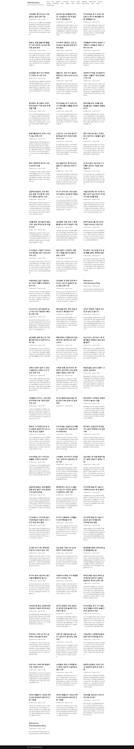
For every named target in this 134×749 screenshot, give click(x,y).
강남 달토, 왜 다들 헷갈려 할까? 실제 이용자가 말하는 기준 (94, 459)
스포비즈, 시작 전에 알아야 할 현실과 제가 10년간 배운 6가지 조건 (66, 135)
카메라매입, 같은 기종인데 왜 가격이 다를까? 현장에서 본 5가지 (39, 283)
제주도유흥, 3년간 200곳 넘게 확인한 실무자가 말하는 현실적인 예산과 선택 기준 (93, 577)
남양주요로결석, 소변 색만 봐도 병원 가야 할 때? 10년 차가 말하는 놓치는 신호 (39, 194)
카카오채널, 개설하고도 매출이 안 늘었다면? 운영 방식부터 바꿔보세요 (67, 428)
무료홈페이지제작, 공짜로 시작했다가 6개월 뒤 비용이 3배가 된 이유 (94, 45)
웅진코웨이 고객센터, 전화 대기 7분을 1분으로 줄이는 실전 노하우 (66, 252)
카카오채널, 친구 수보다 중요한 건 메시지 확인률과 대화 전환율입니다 (93, 16)
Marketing (84, 1)
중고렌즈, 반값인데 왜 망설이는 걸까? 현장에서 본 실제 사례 (94, 428)
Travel (62, 3)
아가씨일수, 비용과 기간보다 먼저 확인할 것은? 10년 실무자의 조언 (40, 252)
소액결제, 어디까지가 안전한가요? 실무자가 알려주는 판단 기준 (67, 459)
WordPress (39, 747)
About (72, 3)
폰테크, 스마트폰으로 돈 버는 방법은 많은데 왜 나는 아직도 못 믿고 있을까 (39, 428)
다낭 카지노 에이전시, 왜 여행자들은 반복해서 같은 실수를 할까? (94, 339)
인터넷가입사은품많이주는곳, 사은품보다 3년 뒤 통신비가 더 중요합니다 (66, 16)
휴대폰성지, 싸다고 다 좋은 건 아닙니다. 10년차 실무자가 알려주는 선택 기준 (66, 489)
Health (78, 1)
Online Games (92, 1)
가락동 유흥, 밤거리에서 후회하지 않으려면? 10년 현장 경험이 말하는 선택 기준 (66, 370)
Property (49, 3)
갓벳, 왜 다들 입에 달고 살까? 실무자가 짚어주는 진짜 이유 (66, 636)
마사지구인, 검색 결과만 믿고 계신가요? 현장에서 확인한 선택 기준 (39, 311)
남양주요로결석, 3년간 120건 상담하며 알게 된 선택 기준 (93, 666)
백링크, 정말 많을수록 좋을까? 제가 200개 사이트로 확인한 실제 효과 (39, 45)
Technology (56, 3)
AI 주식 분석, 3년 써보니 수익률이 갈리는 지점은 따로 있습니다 (93, 165)
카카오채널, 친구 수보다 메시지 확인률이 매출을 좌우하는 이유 (67, 105)
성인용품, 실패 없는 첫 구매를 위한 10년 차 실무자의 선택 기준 (39, 339)
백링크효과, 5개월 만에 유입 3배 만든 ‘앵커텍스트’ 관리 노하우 (66, 339)
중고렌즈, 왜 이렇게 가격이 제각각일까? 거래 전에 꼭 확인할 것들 (39, 105)
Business (58, 1)
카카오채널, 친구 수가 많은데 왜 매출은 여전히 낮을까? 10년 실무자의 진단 (94, 608)
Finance (73, 1)
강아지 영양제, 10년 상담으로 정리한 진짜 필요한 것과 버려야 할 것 (66, 608)
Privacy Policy (85, 3)
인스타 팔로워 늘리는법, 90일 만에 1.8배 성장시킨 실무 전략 (66, 400)
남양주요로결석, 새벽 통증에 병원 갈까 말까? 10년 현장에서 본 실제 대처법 (40, 489)
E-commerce (65, 1)
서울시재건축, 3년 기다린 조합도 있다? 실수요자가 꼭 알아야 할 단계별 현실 (94, 194)
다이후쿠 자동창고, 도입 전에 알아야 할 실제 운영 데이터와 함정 (66, 45)
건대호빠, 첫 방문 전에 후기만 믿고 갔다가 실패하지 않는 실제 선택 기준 (66, 283)
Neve (28, 747)
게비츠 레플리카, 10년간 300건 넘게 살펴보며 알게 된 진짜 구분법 (40, 697)
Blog (53, 1)
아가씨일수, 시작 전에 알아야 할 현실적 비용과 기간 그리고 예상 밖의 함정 (39, 519)
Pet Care (100, 1)
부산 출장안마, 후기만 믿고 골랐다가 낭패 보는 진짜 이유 (66, 165)
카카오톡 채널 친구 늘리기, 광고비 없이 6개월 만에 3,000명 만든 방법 (93, 519)
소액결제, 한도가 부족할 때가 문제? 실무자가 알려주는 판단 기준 (66, 666)
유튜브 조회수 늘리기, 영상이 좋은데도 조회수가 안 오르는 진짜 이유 (39, 370)
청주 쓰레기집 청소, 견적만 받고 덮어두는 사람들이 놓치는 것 (94, 135)
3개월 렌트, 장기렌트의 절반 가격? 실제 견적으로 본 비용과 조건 (39, 224)
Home (48, 1)
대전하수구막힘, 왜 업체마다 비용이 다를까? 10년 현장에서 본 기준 (94, 75)
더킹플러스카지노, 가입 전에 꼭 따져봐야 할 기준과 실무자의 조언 (40, 400)
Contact (67, 3)
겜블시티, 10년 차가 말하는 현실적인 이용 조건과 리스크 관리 (67, 75)
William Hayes (33, 19)
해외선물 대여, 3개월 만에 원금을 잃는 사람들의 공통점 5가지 (94, 105)
